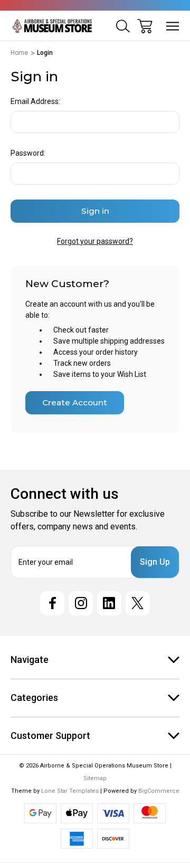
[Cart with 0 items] (145, 26)
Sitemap (95, 778)
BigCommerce (158, 791)
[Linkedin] (109, 603)
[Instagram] (81, 603)
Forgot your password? (95, 241)
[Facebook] (52, 603)
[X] (138, 603)
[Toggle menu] (172, 26)
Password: (28, 153)
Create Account (74, 402)
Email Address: (35, 101)
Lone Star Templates (70, 791)
